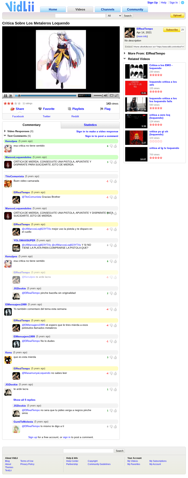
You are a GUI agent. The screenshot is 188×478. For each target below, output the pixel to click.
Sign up (32, 437)
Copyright (92, 461)
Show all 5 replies (24, 399)
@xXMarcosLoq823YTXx (36, 228)
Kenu (8, 352)
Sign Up (152, 2)
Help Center (72, 461)
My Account (155, 464)
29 (182, 29)
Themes (9, 467)
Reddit (75, 116)
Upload (177, 15)
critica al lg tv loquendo (164, 148)
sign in (66, 437)
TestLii (8, 470)
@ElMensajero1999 (33, 324)
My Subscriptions (158, 461)
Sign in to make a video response (97, 131)
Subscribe (172, 29)
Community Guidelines (99, 464)
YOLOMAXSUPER (24, 240)
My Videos (132, 461)
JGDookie (20, 288)
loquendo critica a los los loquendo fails (163, 100)
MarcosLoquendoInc (18, 157)
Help (163, 2)
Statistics (90, 124)
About (8, 464)
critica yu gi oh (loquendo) (158, 133)
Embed (128, 46)
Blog (7, 461)
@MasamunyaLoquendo (36, 372)
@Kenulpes (28, 276)
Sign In (173, 2)
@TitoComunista (31, 196)
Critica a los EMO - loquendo (161, 67)
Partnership (72, 464)
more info (142, 36)
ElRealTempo (145, 28)
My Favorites (133, 464)
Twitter (46, 116)
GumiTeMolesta (23, 421)
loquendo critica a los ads (163, 83)
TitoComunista (14, 176)
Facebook (18, 116)
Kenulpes (11, 141)
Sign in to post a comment (101, 136)
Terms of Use (26, 461)
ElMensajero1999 (16, 304)
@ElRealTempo (31, 292)
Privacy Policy (27, 464)
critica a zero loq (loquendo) (159, 116)
